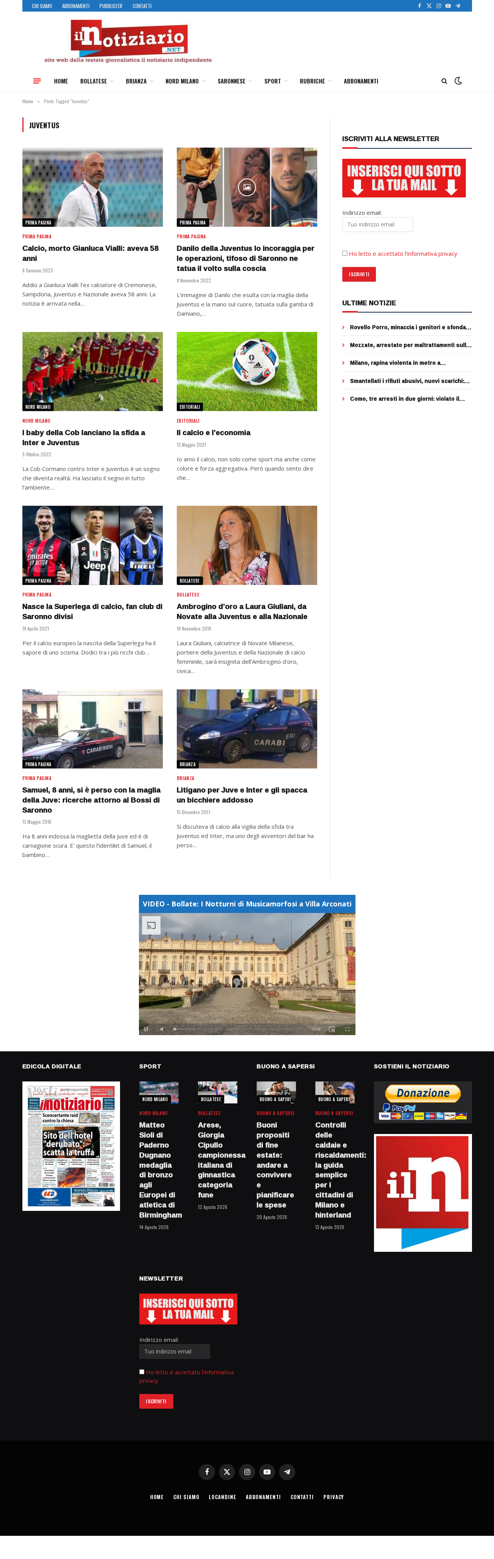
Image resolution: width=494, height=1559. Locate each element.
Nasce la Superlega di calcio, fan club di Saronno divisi (92, 612)
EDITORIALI (190, 407)
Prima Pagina (38, 222)
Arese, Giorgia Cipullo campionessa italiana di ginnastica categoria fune (217, 1160)
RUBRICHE (312, 81)
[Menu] (37, 80)
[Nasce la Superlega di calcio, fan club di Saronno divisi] (92, 545)
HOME (61, 81)
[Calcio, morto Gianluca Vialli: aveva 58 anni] (92, 187)
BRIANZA (136, 81)
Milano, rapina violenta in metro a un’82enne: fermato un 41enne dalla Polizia (408, 363)
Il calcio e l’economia (213, 433)
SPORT (272, 81)
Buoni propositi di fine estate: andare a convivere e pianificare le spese (275, 1165)
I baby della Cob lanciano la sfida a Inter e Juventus (83, 438)
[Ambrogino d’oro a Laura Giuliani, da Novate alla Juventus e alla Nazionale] (247, 545)
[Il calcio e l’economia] (247, 371)
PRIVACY (333, 1497)
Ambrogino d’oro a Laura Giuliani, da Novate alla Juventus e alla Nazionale (242, 612)
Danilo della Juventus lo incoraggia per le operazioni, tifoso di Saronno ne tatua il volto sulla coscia (246, 258)
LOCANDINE (222, 1497)
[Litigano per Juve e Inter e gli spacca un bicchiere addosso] (247, 728)
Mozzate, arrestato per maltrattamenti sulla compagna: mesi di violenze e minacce (409, 345)
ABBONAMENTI (76, 6)
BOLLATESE (93, 81)
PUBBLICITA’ (111, 6)
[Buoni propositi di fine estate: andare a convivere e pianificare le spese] (276, 1092)
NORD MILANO (182, 81)
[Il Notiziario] (127, 41)
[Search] (444, 81)
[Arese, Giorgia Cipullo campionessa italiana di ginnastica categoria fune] (217, 1092)
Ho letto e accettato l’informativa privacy (403, 253)
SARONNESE (231, 81)
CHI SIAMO (42, 6)
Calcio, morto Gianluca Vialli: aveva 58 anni (90, 253)
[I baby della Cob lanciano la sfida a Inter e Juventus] (92, 371)
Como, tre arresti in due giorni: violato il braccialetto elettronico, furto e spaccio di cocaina (408, 399)
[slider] (239, 1029)
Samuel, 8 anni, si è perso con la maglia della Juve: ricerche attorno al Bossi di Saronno (91, 800)
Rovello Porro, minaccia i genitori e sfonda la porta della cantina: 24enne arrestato (408, 327)
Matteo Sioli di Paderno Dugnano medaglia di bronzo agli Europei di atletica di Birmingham (159, 1170)
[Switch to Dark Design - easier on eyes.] (457, 81)
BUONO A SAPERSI (276, 1099)
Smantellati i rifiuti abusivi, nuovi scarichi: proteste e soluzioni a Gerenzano (407, 381)
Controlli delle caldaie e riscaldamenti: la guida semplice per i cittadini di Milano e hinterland (335, 1170)
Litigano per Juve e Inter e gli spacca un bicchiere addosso (242, 795)
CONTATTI (142, 6)
